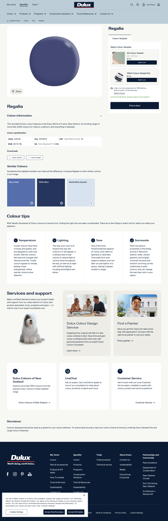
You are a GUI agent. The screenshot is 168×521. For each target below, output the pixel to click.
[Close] (84, 495)
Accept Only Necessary (54, 512)
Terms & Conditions (103, 513)
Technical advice (104, 464)
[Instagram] (15, 474)
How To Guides (57, 477)
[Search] (131, 4)
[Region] (137, 4)
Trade (34, 4)
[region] (45, 505)
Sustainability (56, 487)
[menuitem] (12, 14)
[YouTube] (30, 474)
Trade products (103, 460)
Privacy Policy (120, 513)
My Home (11, 4)
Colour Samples (119, 38)
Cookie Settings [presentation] (136, 513)
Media (122, 469)
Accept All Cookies (75, 512)
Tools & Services (57, 482)
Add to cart (142, 62)
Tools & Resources (81, 482)
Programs (77, 469)
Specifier (24, 4)
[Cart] (158, 4)
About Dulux (126, 455)
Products (77, 464)
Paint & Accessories (59, 464)
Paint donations (150, 462)
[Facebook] (7, 474)
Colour (53, 460)
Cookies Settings (16, 512)
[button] (16, 91)
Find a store (134, 105)
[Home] (8, 21)
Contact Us (55, 492)
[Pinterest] (22, 474)
